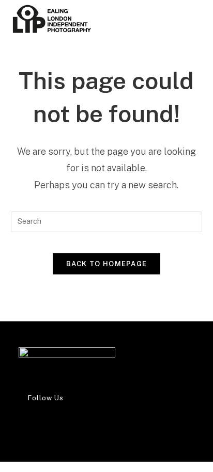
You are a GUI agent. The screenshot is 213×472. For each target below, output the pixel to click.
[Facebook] (21, 416)
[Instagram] (21, 425)
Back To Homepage (106, 264)
